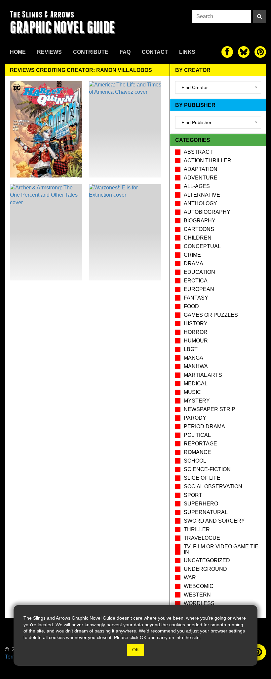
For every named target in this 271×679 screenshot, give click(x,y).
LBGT (191, 349)
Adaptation (200, 169)
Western (197, 595)
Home (18, 52)
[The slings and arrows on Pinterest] (260, 52)
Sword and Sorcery (214, 521)
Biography (199, 220)
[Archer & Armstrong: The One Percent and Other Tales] (46, 232)
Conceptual (202, 246)
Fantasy (196, 298)
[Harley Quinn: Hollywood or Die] (46, 129)
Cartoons (199, 229)
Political (197, 435)
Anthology (200, 203)
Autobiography (207, 212)
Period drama (204, 426)
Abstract (198, 152)
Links (187, 52)
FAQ (125, 52)
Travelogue (202, 538)
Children (198, 238)
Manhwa (196, 366)
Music (192, 392)
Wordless (199, 603)
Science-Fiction (207, 469)
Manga (193, 358)
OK (135, 649)
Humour (196, 340)
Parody (195, 418)
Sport (193, 495)
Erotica (196, 280)
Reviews (49, 52)
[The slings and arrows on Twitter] (244, 52)
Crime (192, 255)
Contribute (90, 52)
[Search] (259, 16)
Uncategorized (207, 560)
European (199, 289)
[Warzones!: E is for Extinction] (125, 232)
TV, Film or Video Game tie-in (222, 549)
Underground (205, 569)
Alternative (202, 195)
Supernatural (206, 512)
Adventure (200, 177)
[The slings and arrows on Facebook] (227, 52)
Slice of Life (202, 478)
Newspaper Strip (209, 409)
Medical (196, 383)
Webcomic (198, 586)
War (190, 577)
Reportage (200, 443)
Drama (193, 263)
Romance (197, 452)
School (195, 461)
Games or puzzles (211, 315)
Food (191, 306)
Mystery (197, 401)
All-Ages (197, 186)
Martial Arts (203, 375)
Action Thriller (207, 160)
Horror (196, 332)
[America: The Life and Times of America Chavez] (125, 129)
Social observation (213, 486)
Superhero (201, 503)
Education (199, 272)
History (196, 323)
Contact (155, 52)
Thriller (197, 529)
